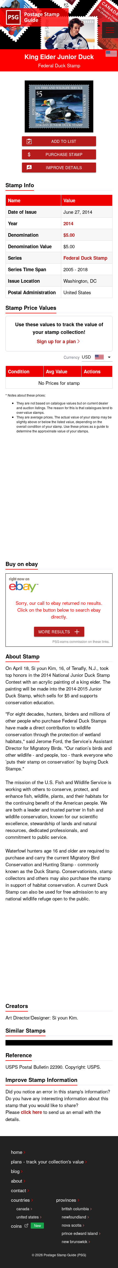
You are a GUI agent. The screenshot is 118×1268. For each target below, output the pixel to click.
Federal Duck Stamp (85, 258)
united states (27, 1217)
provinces (66, 1199)
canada (22, 1208)
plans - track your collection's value (47, 1161)
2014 (68, 223)
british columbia (75, 1208)
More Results (54, 631)
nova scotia (72, 1225)
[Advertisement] (59, 495)
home (16, 1151)
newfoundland (74, 1217)
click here (31, 1112)
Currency (72, 357)
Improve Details (64, 167)
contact (18, 1190)
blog (15, 1171)
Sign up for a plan (56, 341)
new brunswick (74, 1241)
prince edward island (80, 1233)
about (16, 1180)
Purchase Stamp (64, 154)
